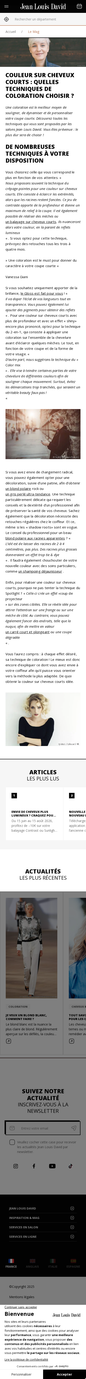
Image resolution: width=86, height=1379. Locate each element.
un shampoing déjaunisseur (40, 571)
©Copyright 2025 (21, 1286)
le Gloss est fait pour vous (42, 293)
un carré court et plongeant (28, 632)
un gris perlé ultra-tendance (28, 494)
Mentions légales (21, 1297)
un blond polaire (18, 488)
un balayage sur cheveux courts (31, 221)
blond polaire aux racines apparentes (35, 538)
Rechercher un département (35, 19)
